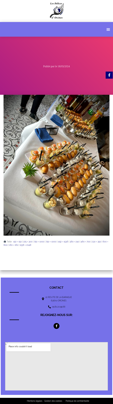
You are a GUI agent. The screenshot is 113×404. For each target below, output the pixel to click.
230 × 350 (96, 241)
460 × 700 (85, 241)
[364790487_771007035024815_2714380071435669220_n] (56, 165)
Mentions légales (34, 401)
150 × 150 (17, 241)
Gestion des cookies (53, 401)
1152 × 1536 (63, 241)
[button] (108, 29)
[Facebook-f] (56, 326)
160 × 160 (13, 245)
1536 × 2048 (25, 245)
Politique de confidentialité (77, 401)
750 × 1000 (39, 241)
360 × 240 (74, 241)
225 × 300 (27, 241)
